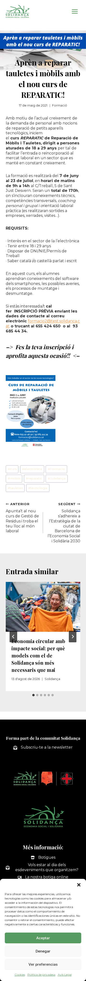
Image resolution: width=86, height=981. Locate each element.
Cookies (20, 974)
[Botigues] (43, 857)
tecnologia (37, 488)
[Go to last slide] (13, 636)
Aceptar (43, 938)
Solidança (56, 478)
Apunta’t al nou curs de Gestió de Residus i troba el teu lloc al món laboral (22, 517)
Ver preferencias (43, 964)
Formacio (56, 469)
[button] (78, 884)
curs (12, 469)
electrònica (32, 469)
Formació (59, 105)
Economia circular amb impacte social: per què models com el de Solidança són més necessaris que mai (38, 655)
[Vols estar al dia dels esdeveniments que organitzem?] (43, 868)
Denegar (43, 951)
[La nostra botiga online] (43, 877)
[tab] (33, 695)
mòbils (14, 478)
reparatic (34, 478)
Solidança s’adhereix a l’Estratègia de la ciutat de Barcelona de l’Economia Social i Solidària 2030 (64, 522)
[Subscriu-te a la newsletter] (43, 747)
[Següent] (72, 636)
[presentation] (43, 607)
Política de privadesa (41, 974)
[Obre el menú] (74, 11)
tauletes (15, 488)
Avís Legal (65, 974)
